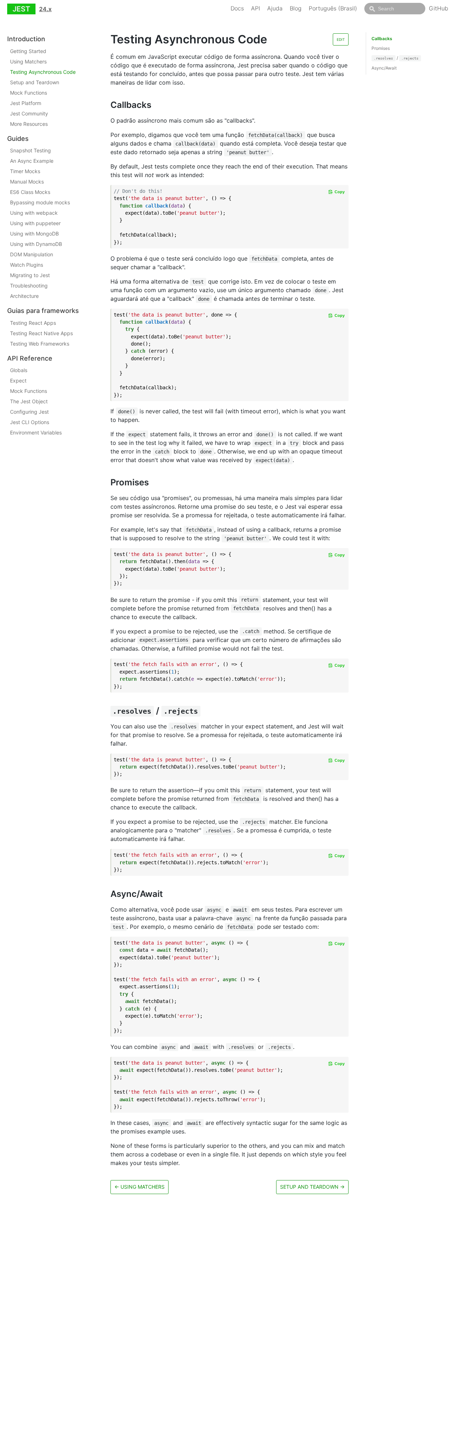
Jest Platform (25, 103)
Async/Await (384, 68)
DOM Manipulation (31, 254)
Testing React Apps (33, 323)
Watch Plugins (26, 265)
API (255, 8)
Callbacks (382, 38)
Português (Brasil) (333, 8)
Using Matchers (28, 61)
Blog (296, 8)
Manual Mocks (27, 182)
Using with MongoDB (34, 233)
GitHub (438, 8)
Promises (381, 48)
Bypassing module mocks (40, 202)
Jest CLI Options (29, 422)
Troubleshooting (29, 285)
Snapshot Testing (30, 150)
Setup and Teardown (34, 82)
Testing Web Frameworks (39, 344)
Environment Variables (36, 432)
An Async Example (31, 161)
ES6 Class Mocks (30, 192)
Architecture (24, 296)
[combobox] (394, 8)
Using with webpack (34, 213)
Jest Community (29, 113)
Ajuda (275, 8)
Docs (237, 8)
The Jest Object (29, 401)
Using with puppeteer (35, 223)
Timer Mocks (25, 171)
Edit (341, 39)
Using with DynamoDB (36, 244)
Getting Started (28, 51)
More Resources (29, 124)
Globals (18, 370)
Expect (18, 380)
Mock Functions (28, 93)
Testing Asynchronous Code (43, 72)
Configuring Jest (29, 412)
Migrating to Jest (30, 275)
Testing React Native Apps (41, 333)
